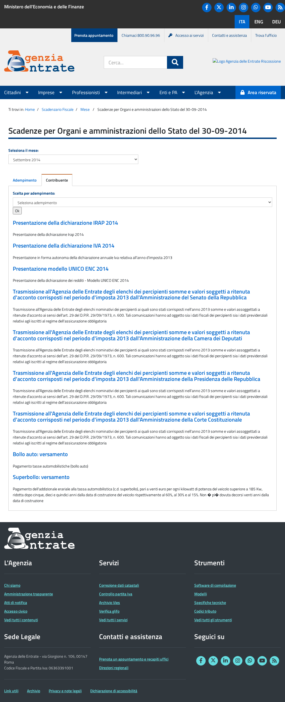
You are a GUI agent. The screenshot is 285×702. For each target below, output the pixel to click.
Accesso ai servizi (189, 35)
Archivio (33, 691)
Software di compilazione (215, 585)
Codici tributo (205, 611)
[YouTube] (268, 7)
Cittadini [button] (13, 92)
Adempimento (24, 180)
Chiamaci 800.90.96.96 (141, 35)
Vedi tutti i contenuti (21, 620)
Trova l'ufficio (266, 35)
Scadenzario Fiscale (57, 109)
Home (30, 109)
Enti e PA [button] (168, 92)
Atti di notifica (15, 602)
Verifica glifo (109, 611)
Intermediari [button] (130, 92)
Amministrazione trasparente (28, 594)
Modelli (200, 594)
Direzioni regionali (113, 668)
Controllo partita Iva (115, 594)
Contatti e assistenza (229, 35)
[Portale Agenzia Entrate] (39, 62)
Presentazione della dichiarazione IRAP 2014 (65, 223)
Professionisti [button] (86, 92)
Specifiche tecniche (210, 602)
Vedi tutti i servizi (113, 620)
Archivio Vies (109, 602)
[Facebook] (207, 7)
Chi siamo (12, 585)
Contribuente (57, 180)
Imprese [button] (47, 92)
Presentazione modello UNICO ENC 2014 (61, 269)
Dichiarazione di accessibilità (113, 691)
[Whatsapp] (256, 7)
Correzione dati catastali (119, 585)
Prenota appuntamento (93, 35)
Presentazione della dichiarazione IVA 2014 (63, 245)
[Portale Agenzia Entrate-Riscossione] (247, 62)
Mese (85, 109)
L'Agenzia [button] (204, 92)
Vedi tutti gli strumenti (213, 620)
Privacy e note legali (65, 691)
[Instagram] (243, 7)
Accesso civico (15, 611)
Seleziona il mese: (23, 150)
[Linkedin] (231, 7)
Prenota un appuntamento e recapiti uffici (133, 659)
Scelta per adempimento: (34, 193)
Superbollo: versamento (41, 477)
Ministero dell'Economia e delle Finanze (44, 6)
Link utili (11, 691)
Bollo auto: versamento (40, 454)
